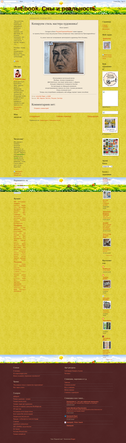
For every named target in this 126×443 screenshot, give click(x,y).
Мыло (15, 251)
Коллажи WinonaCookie (20, 431)
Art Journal (16, 429)
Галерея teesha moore (19, 401)
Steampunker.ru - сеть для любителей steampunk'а (82, 401)
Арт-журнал (17, 209)
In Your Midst (106, 270)
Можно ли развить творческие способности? (26, 376)
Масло (15, 245)
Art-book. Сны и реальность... (57, 8)
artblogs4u (16, 396)
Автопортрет (22, 201)
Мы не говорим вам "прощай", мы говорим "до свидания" (107, 227)
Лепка (24, 238)
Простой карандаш (20, 258)
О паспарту (16, 371)
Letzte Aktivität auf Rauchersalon (77, 408)
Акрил (23, 205)
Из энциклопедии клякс (20, 373)
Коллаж (16, 235)
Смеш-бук (16, 267)
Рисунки (53, 98)
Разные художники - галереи (21, 399)
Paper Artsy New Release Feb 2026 (106, 352)
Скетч (15, 266)
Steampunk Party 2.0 (72, 417)
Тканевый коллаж (20, 274)
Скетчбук (59, 98)
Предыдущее (92, 116)
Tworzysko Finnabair (106, 299)
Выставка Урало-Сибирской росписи (106, 203)
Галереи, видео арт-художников (22, 404)
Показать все (109, 255)
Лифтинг (42, 98)
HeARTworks (107, 269)
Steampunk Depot (72, 416)
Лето (15, 240)
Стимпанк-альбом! (69, 385)
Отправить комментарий (41, 108)
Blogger (73, 439)
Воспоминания (18, 223)
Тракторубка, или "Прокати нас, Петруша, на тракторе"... (82, 403)
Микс (24, 245)
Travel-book (22, 289)
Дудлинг (23, 227)
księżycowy (106, 289)
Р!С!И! (15, 260)
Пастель (47, 98)
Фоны (24, 278)
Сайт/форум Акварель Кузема (73, 371)
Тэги (24, 276)
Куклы (24, 235)
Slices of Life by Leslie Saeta (107, 236)
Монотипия (23, 249)
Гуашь (15, 227)
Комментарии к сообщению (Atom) (50, 120)
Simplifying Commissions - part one (107, 250)
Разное (23, 260)
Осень (24, 253)
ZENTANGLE (17, 291)
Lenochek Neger (41, 96)
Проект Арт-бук (20, 256)
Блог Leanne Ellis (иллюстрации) (23, 414)
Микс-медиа (17, 247)
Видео (15, 220)
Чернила (17, 286)
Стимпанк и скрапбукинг (71, 392)
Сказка (24, 264)
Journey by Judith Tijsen (106, 311)
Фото (15, 280)
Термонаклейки (17, 273)
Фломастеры (17, 278)
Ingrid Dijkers (107, 320)
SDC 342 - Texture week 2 (107, 217)
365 (38, 98)
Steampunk (70, 425)
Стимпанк (16, 271)
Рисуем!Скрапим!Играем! (64, 31)
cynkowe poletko (105, 278)
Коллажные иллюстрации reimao (23, 411)
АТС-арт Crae (17, 409)
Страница (23, 271)
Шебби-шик (23, 285)
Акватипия (17, 205)
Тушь (15, 276)
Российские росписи (106, 188)
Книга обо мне (20, 233)
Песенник (23, 254)
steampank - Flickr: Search (75, 422)
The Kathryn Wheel (106, 339)
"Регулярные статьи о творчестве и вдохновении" (28, 385)
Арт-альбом (22, 207)
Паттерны (67, 373)
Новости (16, 252)
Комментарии (20, 187)
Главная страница (63, 116)
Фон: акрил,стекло (18, 387)
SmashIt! (105, 223)
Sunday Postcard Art (106, 179)
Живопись (17, 229)
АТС (24, 214)
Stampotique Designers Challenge (107, 213)
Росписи (16, 264)
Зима (24, 229)
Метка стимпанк (69, 390)
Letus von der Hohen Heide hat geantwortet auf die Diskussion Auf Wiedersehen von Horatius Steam (84, 410)
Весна (24, 218)
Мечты (20, 245)
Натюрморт (22, 251)
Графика (18, 225)
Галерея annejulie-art (19, 434)
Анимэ (15, 207)
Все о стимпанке (69, 387)
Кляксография (18, 231)
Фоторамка (23, 280)
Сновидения (17, 269)
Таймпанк (67, 382)
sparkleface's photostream (20, 424)
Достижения (106, 29)
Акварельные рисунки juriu (21, 416)
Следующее (35, 116)
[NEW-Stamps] (107, 58)
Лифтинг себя (20, 242)
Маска (24, 244)
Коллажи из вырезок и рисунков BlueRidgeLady (27, 406)
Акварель (17, 203)
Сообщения (19, 184)
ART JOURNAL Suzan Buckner (22, 426)
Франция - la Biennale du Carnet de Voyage (25, 419)
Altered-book (17, 287)
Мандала (16, 244)
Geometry (105, 181)
